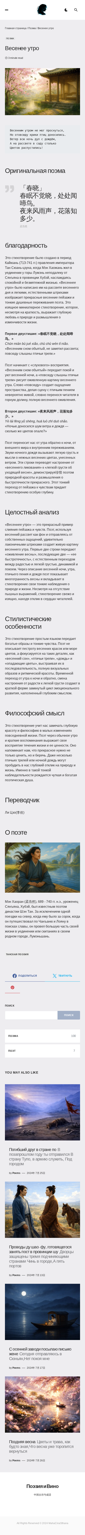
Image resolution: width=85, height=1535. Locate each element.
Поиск (9, 1005)
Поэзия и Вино (42, 1486)
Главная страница (15, 28)
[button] (6, 10)
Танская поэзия (17, 954)
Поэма (32, 28)
